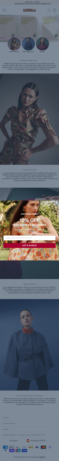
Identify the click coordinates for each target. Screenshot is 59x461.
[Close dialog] (56, 203)
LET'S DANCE (29, 245)
